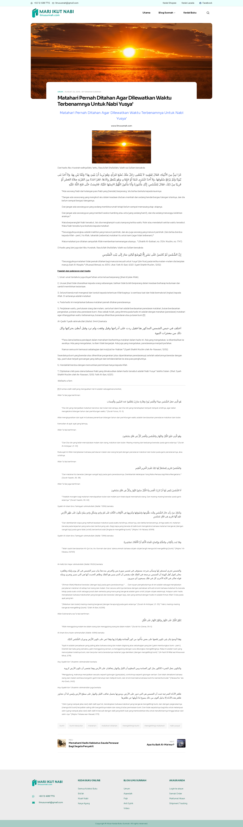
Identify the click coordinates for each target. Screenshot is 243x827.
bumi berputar (76, 726)
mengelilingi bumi (131, 726)
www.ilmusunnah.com (121, 126)
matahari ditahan (109, 726)
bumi (62, 726)
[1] (144, 315)
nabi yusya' (175, 726)
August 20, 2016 (72, 92)
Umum (60, 92)
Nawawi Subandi (93, 92)
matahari (92, 726)
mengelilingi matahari (155, 726)
